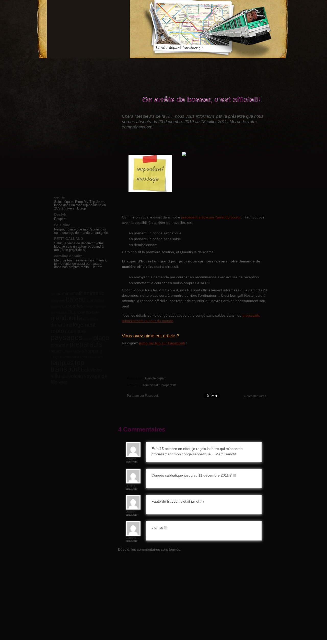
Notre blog (59, 65)
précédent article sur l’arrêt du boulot (211, 217)
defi (53, 312)
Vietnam (80, 132)
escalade (61, 312)
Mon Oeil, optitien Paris (209, 594)
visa (64, 377)
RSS (261, 62)
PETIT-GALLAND (68, 239)
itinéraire (61, 325)
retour (56, 351)
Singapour (80, 156)
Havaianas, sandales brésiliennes (130, 594)
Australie (80, 162)
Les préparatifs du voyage (121, 65)
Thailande (80, 115)
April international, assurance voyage (94, 594)
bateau (76, 299)
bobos (99, 300)
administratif (151, 385)
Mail (271, 62)
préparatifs (168, 385)
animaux (94, 293)
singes (56, 357)
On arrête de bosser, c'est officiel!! (201, 100)
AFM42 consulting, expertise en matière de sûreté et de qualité (247, 594)
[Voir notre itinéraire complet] (225, 179)
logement (84, 325)
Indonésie (80, 138)
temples (62, 362)
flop (72, 312)
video (96, 370)
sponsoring (71, 357)
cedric (59, 197)
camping (56, 306)
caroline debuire (68, 256)
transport (65, 369)
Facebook (233, 62)
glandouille (66, 318)
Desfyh (60, 214)
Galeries (180, 65)
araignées (58, 300)
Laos (80, 121)
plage (101, 337)
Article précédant (145, 92)
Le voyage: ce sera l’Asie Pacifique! (88, 65)
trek (85, 370)
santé (77, 351)
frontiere (92, 312)
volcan (75, 376)
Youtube (252, 62)
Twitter (243, 62)
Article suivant (247, 92)
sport (83, 357)
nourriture (75, 331)
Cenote (89, 306)
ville (55, 376)
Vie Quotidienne (80, 109)
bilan (90, 300)
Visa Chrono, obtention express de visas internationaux (170, 594)
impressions (90, 319)
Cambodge (80, 126)
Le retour (80, 144)
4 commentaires (255, 396)
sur (162, 343)
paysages (67, 337)
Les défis (154, 65)
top (79, 363)
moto (57, 330)
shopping (92, 351)
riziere (67, 351)
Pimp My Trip (86, 29)
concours (100, 306)
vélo (63, 382)
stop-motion (95, 357)
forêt (81, 312)
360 (53, 293)
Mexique (80, 150)
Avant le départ (155, 378)
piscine (88, 338)
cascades (73, 305)
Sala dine (62, 225)
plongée (59, 345)
